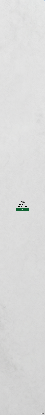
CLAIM (22, 209)
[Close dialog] (44, 1)
